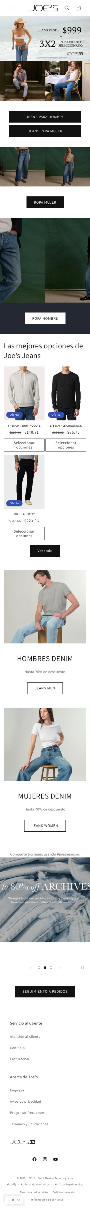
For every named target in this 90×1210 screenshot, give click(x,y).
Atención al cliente (25, 1036)
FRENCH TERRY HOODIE (24, 425)
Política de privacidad (69, 1184)
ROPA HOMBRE (45, 318)
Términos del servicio (34, 1192)
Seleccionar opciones (24, 444)
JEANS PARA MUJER (45, 130)
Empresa (17, 1090)
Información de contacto (47, 1199)
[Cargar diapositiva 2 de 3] (45, 968)
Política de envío (64, 1192)
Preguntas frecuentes (27, 1112)
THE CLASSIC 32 (24, 514)
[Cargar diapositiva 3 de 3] (51, 968)
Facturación (19, 1059)
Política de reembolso (35, 1184)
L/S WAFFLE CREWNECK (66, 425)
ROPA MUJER (45, 202)
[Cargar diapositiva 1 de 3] (39, 968)
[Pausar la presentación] (84, 967)
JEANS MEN (45, 688)
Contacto (17, 1047)
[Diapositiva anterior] (30, 967)
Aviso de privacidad (25, 1101)
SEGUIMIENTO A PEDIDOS (45, 991)
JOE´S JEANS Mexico (40, 1178)
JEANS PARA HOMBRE (45, 116)
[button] (10, 7)
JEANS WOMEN (45, 825)
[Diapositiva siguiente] (59, 967)
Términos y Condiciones (29, 1124)
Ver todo (45, 550)
